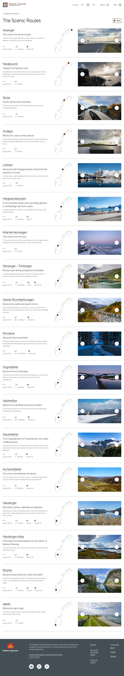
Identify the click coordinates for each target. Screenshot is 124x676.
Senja (6, 98)
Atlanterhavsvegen (15, 232)
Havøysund (10, 64)
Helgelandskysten (14, 199)
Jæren (7, 604)
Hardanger (10, 503)
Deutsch (113, 656)
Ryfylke (7, 570)
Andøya (8, 131)
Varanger (8, 30)
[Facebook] (47, 666)
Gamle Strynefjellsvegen (18, 300)
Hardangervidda (13, 537)
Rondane (9, 333)
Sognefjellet (10, 367)
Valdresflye (10, 401)
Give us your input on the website (94, 652)
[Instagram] (39, 666)
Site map (93, 645)
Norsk (113, 648)
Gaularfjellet (10, 434)
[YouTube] (31, 666)
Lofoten (8, 165)
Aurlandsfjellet (12, 469)
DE (94, 5)
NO (82, 5)
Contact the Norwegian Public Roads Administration (46, 655)
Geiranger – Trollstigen (17, 266)
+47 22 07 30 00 (34, 657)
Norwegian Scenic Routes (11, 13)
